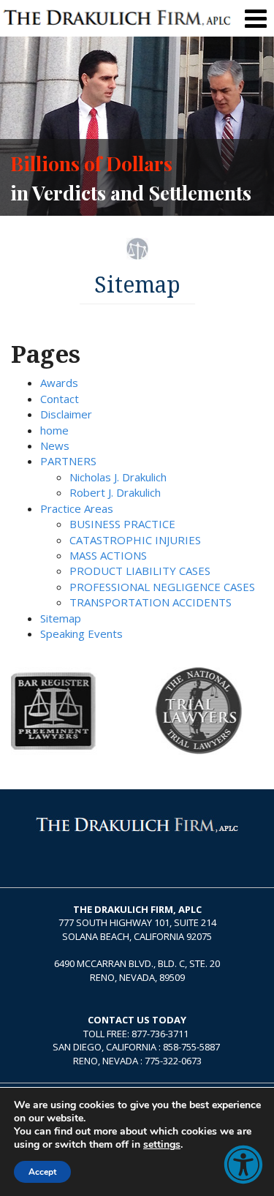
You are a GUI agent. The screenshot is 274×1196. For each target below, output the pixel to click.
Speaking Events (81, 633)
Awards (59, 382)
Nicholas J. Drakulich (118, 477)
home (54, 430)
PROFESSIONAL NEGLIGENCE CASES (162, 586)
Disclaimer (66, 414)
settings (161, 1144)
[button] (243, 1164)
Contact (59, 398)
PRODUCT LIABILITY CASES (139, 570)
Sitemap (60, 618)
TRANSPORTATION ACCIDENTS (150, 602)
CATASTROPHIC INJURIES (135, 540)
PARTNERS (68, 461)
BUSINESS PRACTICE (122, 523)
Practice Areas (76, 508)
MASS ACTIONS (108, 555)
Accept (42, 1172)
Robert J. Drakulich (115, 492)
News (54, 445)
